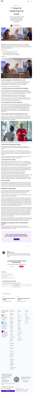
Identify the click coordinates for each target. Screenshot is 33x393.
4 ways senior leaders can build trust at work (7, 275)
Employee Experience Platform (11, 327)
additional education (8, 92)
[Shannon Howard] (11, 25)
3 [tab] (16, 304)
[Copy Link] (31, 246)
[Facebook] (27, 246)
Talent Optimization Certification (19, 320)
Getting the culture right (4, 276)
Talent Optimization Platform (5, 312)
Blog (18, 313)
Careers (26, 313)
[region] (8, 387)
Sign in (28, 1)
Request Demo (16, 239)
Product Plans (5, 380)
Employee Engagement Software (12, 322)
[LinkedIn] (26, 246)
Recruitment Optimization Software (12, 355)
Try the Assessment (16, 285)
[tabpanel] (9, 299)
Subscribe (21, 266)
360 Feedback (12, 343)
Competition (19, 337)
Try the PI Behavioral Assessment (25, 381)
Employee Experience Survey (11, 340)
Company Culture (16, 5)
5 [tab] (19, 304)
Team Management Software (12, 318)
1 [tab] (13, 304)
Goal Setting (11, 345)
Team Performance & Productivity (12, 359)
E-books (19, 315)
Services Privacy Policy (19, 389)
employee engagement (20, 44)
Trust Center (27, 389)
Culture (26, 315)
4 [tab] (17, 304)
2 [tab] (15, 304)
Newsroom (26, 322)
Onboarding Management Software (12, 364)
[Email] (29, 246)
